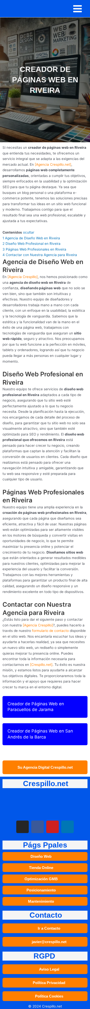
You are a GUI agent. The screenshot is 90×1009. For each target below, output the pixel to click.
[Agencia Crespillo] (23, 277)
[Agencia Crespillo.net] (53, 164)
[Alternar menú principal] (77, 8)
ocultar (28, 232)
